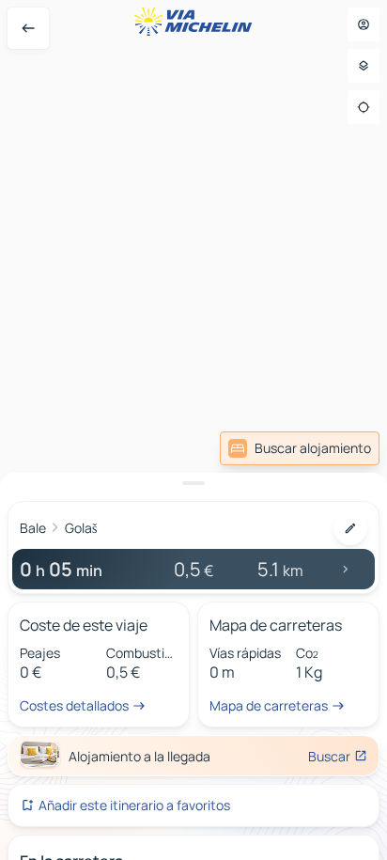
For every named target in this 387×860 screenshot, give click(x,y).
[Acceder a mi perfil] (363, 24)
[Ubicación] (363, 107)
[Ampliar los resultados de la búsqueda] (193, 483)
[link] (299, 448)
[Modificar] (350, 528)
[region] (193, 430)
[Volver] (28, 28)
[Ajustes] (363, 66)
